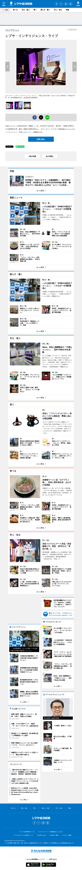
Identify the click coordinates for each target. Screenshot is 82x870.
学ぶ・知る (58, 10)
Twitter (61, 4)
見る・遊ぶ (26, 10)
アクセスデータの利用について (24, 835)
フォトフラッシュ (12, 30)
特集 (67, 10)
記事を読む (41, 139)
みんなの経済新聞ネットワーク (41, 851)
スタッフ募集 (67, 835)
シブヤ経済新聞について (28, 831)
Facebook (56, 4)
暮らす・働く (45, 10)
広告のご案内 (55, 835)
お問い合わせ (42, 835)
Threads (70, 4)
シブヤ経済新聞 (20, 4)
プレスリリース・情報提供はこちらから (51, 831)
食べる (15, 10)
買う (35, 10)
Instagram (66, 4)
